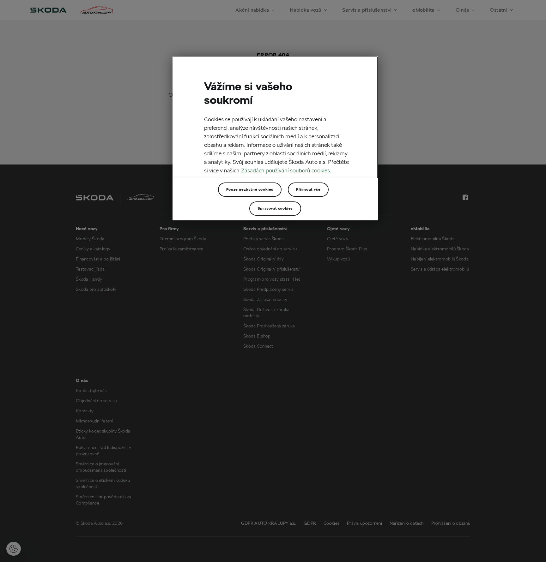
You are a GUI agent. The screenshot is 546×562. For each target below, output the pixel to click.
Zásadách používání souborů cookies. (286, 170)
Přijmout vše (308, 189)
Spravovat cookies (275, 208)
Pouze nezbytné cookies (249, 189)
